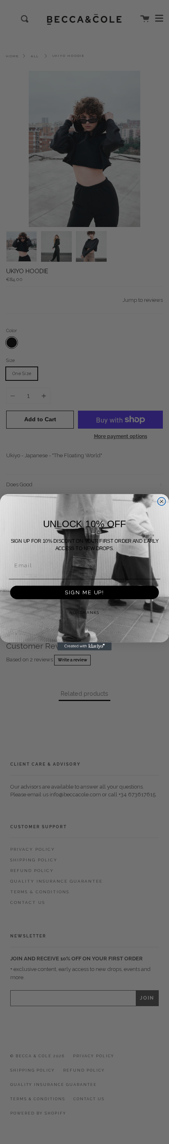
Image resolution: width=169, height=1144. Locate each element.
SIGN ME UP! (84, 592)
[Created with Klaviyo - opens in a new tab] (84, 646)
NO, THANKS (84, 612)
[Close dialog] (162, 501)
